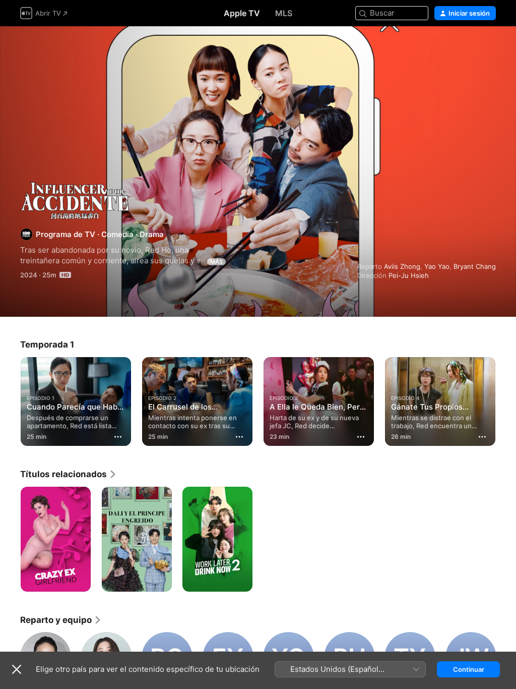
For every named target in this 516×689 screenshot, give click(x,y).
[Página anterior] (10, 399)
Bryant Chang (475, 266)
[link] (68, 474)
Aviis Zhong (402, 266)
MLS (283, 13)
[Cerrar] (16, 669)
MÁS (216, 261)
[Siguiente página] (506, 399)
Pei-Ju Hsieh (409, 275)
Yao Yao (436, 266)
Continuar (468, 669)
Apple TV (242, 13)
